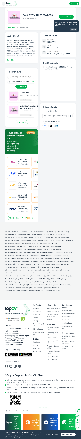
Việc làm (7, 231)
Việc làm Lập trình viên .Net (12, 261)
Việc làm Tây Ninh (49, 234)
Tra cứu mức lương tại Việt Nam (60, 264)
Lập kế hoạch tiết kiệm (52, 342)
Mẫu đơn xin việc (9, 287)
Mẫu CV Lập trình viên (47, 273)
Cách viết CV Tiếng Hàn (27, 279)
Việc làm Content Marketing (64, 252)
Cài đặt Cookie (38, 329)
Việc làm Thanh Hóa (10, 234)
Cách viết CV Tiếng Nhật (42, 279)
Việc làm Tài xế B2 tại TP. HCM (64, 240)
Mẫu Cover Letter (57, 282)
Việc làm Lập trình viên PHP (48, 261)
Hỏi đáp (35, 321)
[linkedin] (15, 366)
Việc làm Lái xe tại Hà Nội (12, 240)
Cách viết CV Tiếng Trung (58, 279)
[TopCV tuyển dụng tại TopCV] (18, 310)
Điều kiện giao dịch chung (68, 337)
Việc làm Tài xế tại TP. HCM (46, 240)
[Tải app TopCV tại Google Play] (25, 354)
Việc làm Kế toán (9, 255)
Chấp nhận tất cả (68, 434)
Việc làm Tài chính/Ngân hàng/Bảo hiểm (27, 255)
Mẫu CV (56, 267)
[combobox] (21, 82)
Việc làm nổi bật (67, 310)
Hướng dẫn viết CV (53, 311)
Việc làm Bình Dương (24, 234)
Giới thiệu (36, 308)
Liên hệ (35, 317)
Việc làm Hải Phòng (63, 231)
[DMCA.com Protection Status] (23, 319)
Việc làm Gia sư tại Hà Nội (62, 237)
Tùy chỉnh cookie (52, 434)
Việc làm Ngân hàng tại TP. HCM (33, 249)
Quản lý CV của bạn (53, 308)
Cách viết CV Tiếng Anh (11, 279)
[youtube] (10, 366)
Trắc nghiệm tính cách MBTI (45, 267)
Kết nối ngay (24, 336)
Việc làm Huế (49, 237)
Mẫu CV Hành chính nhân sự (32, 273)
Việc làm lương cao (68, 313)
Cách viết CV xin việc (39, 276)
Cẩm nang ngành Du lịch (36, 290)
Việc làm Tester (65, 258)
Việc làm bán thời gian (67, 327)
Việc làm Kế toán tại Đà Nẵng (48, 243)
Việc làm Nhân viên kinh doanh (13, 252)
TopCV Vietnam (17, 338)
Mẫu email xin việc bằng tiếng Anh (26, 287)
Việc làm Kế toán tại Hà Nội (12, 243)
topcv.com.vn (43, 407)
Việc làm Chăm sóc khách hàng (26, 264)
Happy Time (37, 351)
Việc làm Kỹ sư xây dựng (52, 258)
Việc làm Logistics (10, 258)
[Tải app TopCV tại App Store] (11, 354)
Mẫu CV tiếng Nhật (40, 270)
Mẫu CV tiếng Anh (28, 270)
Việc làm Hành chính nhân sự (62, 255)
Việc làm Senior (67, 323)
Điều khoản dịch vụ (38, 333)
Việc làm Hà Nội (16, 231)
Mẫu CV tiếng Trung (52, 270)
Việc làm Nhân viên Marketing (45, 252)
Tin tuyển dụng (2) (23, 27)
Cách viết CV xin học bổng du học (14, 282)
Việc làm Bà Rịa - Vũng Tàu (36, 237)
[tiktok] (19, 366)
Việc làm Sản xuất (10, 264)
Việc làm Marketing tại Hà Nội (13, 246)
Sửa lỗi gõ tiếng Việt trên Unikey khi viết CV (38, 282)
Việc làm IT (65, 320)
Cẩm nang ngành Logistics (52, 290)
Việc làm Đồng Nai (37, 234)
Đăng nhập (74, 4)
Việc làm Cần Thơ (39, 231)
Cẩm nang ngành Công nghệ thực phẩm (16, 290)
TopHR (35, 345)
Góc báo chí (37, 311)
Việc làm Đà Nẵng (51, 231)
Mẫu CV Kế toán (64, 270)
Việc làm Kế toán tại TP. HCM (30, 243)
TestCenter (36, 342)
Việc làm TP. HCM (27, 231)
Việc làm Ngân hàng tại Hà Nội (13, 249)
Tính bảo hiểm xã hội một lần (53, 352)
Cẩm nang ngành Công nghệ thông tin (48, 287)
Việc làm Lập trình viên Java (30, 261)
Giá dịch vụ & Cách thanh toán (68, 342)
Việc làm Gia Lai (9, 237)
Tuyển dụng (37, 314)
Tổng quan (11, 27)
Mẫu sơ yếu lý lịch (24, 285)
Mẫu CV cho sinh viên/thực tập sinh (15, 276)
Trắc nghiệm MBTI (52, 356)
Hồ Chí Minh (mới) (26, 100)
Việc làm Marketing (29, 252)
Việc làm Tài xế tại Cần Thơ (28, 240)
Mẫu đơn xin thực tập (65, 285)
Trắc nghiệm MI (52, 359)
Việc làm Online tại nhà (42, 264)
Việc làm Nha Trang (21, 237)
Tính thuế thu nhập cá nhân (27, 267)
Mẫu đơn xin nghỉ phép (37, 285)
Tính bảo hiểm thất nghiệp (53, 347)
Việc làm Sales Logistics (24, 258)
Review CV (50, 319)
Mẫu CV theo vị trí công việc (13, 270)
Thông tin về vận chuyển (67, 347)
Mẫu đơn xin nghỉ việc (52, 285)
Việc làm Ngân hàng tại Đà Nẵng (53, 249)
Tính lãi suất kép (52, 338)
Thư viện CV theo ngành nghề (52, 315)
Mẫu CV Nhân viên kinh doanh (13, 273)
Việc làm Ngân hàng (46, 255)
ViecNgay (36, 348)
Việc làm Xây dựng (38, 258)
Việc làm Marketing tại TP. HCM (32, 246)
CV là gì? (29, 276)
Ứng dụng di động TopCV (53, 328)
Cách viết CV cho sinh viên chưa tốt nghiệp (59, 276)
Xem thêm (10, 60)
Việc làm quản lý (67, 317)
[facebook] (6, 366)
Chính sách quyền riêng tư (39, 325)
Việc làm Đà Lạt (60, 234)
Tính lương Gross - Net (11, 267)
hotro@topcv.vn (15, 333)
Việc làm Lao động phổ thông (65, 261)
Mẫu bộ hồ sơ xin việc (11, 285)
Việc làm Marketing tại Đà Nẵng (52, 246)
